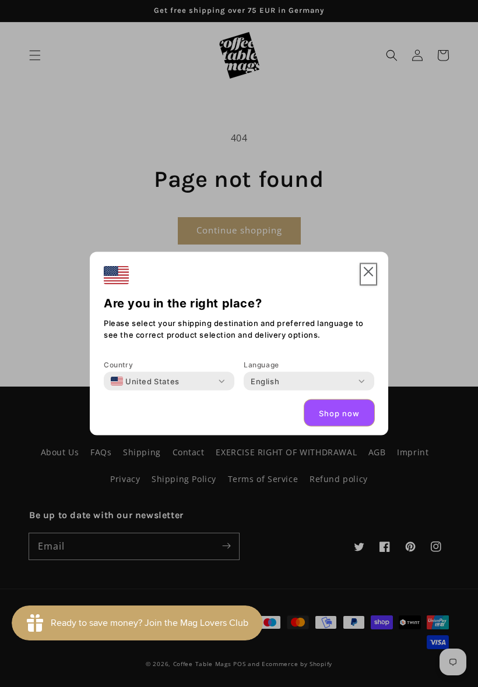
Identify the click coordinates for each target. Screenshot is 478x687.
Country (118, 364)
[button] (368, 274)
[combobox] (145, 381)
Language (261, 364)
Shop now (339, 412)
